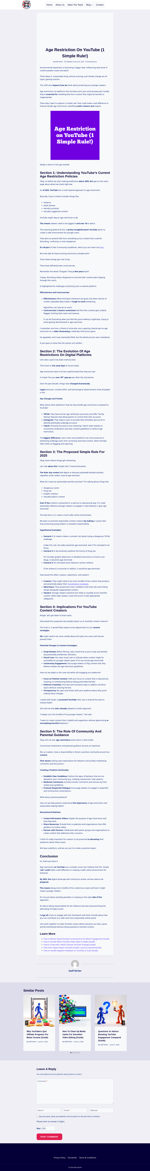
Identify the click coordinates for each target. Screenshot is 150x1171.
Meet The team (75, 5)
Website (94, 1110)
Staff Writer (75, 970)
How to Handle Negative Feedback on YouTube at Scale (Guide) (71, 950)
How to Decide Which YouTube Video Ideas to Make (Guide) (69, 941)
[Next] (123, 1022)
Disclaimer (72, 1157)
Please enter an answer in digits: (51, 1121)
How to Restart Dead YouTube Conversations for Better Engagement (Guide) (76, 939)
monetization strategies (78, 584)
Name (41, 1110)
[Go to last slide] (26, 1022)
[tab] (70, 1052)
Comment (43, 1081)
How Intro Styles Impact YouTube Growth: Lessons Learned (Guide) (72, 947)
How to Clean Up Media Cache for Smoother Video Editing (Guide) (74, 1034)
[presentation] (39, 1011)
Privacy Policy (60, 1157)
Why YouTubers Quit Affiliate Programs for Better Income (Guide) (37, 1034)
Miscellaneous (92, 62)
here (102, 247)
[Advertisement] (75, 31)
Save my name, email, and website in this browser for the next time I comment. (69, 1116)
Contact (100, 5)
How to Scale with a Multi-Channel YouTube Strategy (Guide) (70, 944)
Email (67, 1110)
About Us (60, 5)
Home (49, 5)
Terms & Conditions (87, 1157)
